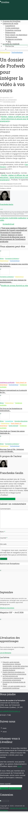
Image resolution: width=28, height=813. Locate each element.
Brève (2, 258)
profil (20, 766)
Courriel (3, 538)
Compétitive (10, 26)
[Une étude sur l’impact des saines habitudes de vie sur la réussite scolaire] (4, 419)
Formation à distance (12, 258)
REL (9, 41)
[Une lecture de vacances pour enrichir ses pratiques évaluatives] (4, 256)
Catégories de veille (10, 23)
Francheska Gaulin (9, 102)
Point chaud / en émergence (16, 35)
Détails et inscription (7, 608)
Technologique (11, 37)
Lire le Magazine (5, 653)
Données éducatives (21, 421)
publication (22, 218)
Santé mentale (13, 425)
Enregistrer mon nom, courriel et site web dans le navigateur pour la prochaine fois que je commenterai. (13, 552)
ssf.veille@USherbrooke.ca (10, 711)
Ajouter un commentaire (8, 100)
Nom (2, 532)
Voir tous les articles (7, 499)
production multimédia (9, 218)
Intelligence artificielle (7, 382)
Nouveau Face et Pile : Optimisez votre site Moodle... (12, 450)
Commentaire (5, 509)
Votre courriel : (5, 784)
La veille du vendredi (11, 44)
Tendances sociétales (13, 39)
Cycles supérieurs (12, 28)
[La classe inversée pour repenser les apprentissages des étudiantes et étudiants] (4, 274)
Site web (3, 544)
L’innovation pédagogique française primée (10, 183)
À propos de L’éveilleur (11, 21)
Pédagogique (10, 32)
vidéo (2, 220)
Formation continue (13, 30)
